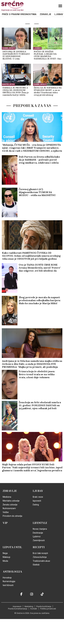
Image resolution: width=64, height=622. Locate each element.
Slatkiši (36, 564)
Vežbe (6, 512)
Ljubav (58, 14)
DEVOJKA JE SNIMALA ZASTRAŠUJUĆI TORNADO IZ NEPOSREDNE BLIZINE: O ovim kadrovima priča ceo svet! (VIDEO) (16, 55)
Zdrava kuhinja (40, 557)
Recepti (39, 547)
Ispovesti (37, 501)
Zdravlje (45, 14)
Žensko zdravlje (10, 504)
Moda (5, 561)
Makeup (6, 557)
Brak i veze (38, 497)
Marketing (29, 606)
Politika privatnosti (48, 609)
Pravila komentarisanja (17, 609)
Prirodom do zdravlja (12, 516)
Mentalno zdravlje (11, 501)
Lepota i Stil (12, 547)
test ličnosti (8, 585)
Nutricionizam (9, 508)
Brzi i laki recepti (40, 553)
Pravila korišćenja (43, 606)
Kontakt (33, 609)
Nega (5, 553)
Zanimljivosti (8, 48)
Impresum (17, 606)
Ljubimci (37, 48)
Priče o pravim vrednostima (19, 14)
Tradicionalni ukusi (41, 561)
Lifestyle (40, 523)
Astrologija (12, 572)
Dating (36, 504)
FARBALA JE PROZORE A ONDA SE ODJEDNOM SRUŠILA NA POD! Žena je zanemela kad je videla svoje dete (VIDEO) (16, 91)
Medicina (7, 497)
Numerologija (9, 581)
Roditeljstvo (8, 84)
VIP (5, 523)
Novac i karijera (40, 529)
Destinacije (38, 533)
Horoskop (7, 577)
